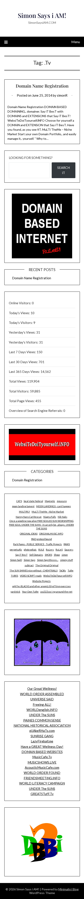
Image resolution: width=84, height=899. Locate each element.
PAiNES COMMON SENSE (42, 720)
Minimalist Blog (68, 889)
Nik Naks (62, 516)
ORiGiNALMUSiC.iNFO (51, 533)
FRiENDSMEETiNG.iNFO (42, 778)
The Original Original (46, 565)
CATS (19, 501)
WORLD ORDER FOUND (42, 773)
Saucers (68, 549)
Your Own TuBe (30, 591)
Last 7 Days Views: (23, 352)
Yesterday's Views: (22, 332)
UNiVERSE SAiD (42, 699)
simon (65, 554)
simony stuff (66, 560)
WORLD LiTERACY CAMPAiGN (42, 783)
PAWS (67, 544)
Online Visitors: (20, 303)
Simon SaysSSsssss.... (47, 560)
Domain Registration (27, 480)
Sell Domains (36, 554)
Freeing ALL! (42, 704)
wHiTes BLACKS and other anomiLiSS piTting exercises (41, 586)
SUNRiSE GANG (42, 736)
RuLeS (59, 549)
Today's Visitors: (21, 323)
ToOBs (62, 570)
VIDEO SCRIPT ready (31, 575)
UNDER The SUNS (42, 715)
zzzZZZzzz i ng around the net (56, 591)
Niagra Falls (49, 516)
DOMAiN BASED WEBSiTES (42, 752)
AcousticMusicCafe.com (42, 767)
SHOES (48, 554)
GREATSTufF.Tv (42, 794)
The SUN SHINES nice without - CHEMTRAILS (33, 570)
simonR (62, 95)
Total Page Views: (22, 401)
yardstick (15, 591)
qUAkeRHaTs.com (42, 731)
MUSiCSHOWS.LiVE (42, 762)
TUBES (14, 575)
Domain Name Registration (42, 86)
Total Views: (18, 381)
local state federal (33, 501)
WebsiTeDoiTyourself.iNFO (57, 575)
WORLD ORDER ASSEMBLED (42, 694)
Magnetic (50, 501)
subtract (29, 565)
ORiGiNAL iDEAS (28, 533)
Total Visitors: (19, 391)
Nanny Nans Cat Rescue (29, 516)
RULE (41, 549)
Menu (75, 42)
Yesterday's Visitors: (24, 342)
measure (62, 501)
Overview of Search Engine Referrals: (36, 411)
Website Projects (41, 581)
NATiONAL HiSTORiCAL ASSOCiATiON (42, 725)
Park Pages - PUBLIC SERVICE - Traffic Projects (37, 544)
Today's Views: (20, 313)
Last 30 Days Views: (24, 362)
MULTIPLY (24, 511)
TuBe (70, 570)
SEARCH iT (63, 170)
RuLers (50, 549)
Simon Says (29, 560)
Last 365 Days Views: (24, 371)
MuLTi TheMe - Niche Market (48, 511)
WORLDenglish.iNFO (42, 710)
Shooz (57, 554)
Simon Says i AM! (42, 15)
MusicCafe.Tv (42, 757)
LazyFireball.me (42, 741)
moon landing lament (23, 506)
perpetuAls (16, 549)
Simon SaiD (16, 560)
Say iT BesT (21, 554)
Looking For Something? (31, 158)
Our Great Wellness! (42, 688)
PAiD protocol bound (41, 539)
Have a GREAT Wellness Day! (42, 746)
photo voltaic (30, 549)
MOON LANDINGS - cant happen (53, 506)
